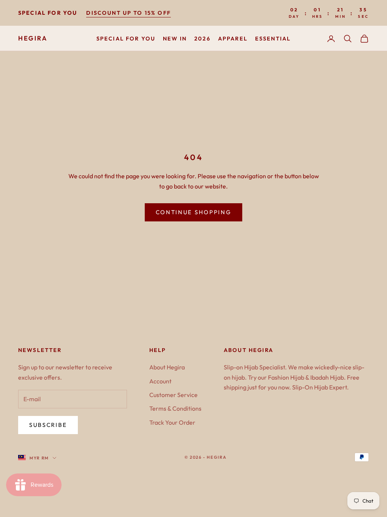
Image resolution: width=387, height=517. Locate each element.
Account (160, 381)
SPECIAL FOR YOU (125, 38)
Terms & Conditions (175, 408)
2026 (202, 38)
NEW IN (175, 38)
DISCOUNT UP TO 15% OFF (128, 12)
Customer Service (173, 395)
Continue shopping (194, 212)
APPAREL (233, 38)
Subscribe (48, 424)
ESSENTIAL (273, 38)
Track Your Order (172, 422)
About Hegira (167, 367)
